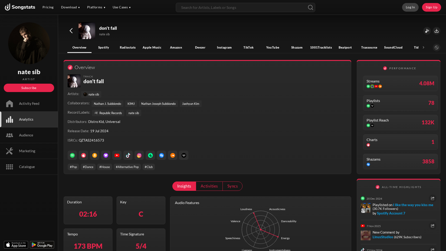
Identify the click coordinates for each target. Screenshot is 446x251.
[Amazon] (94, 155)
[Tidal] (183, 155)
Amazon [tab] (176, 47)
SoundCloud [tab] (393, 47)
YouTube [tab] (272, 47)
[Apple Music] (83, 155)
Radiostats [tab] (128, 47)
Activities (209, 186)
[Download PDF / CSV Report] (436, 31)
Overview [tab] (79, 47)
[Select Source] (436, 47)
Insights (184, 186)
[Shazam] (161, 155)
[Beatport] (150, 155)
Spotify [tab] (103, 47)
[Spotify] (72, 155)
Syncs (232, 186)
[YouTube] (116, 155)
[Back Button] (71, 31)
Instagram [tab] (224, 47)
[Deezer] (105, 155)
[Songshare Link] (427, 31)
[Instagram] (139, 155)
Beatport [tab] (345, 47)
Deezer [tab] (200, 47)
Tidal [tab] (418, 47)
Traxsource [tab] (369, 47)
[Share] (432, 198)
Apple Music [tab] (152, 47)
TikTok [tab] (248, 47)
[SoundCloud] (172, 155)
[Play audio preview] (87, 31)
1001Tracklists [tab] (321, 47)
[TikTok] (128, 155)
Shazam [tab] (296, 47)
